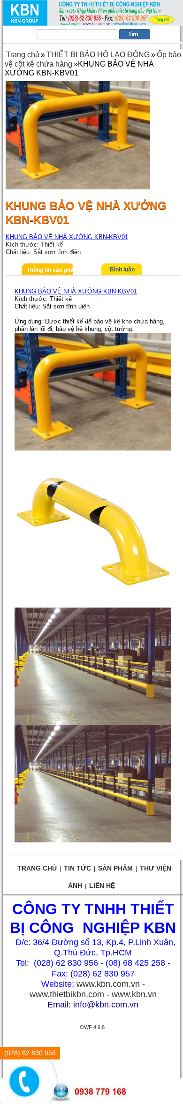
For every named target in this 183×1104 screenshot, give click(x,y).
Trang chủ (22, 55)
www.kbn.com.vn (108, 984)
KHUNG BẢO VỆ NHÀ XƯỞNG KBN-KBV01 (67, 236)
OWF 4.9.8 (92, 1027)
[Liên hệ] (22, 1088)
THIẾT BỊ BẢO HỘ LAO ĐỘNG (98, 55)
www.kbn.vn (134, 994)
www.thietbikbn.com (67, 994)
